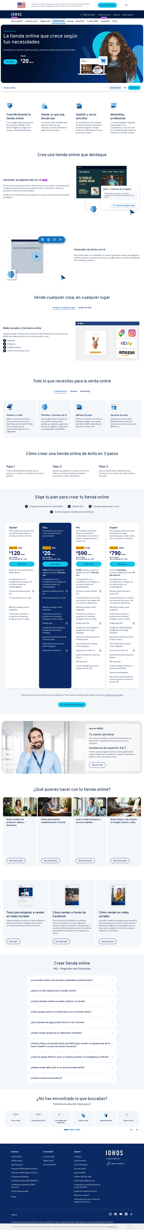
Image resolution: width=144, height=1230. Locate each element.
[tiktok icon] (131, 1215)
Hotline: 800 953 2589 (82, 1176)
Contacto (77, 1156)
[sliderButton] (66, 1129)
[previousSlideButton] (131, 1130)
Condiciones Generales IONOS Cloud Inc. (23, 1185)
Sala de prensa (17, 1164)
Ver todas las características (72, 705)
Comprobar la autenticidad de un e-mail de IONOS (87, 1185)
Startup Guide (48, 1156)
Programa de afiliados (20, 1176)
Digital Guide (48, 1160)
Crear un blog (15, 1120)
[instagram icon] (110, 1215)
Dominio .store (128, 1120)
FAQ (124, 88)
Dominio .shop (83, 1120)
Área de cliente (80, 1168)
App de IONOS (79, 1172)
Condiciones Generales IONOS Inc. (24, 1180)
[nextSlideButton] (137, 1130)
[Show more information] (32, 591)
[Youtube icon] (120, 1215)
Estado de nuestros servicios (85, 1191)
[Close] (126, 5)
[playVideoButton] (36, 256)
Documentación (49, 1164)
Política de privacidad (19, 1191)
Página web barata (106, 1120)
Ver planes (10, 62)
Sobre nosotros (104, 15)
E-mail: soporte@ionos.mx (84, 1180)
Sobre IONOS (16, 1156)
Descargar (13, 941)
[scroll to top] (106, 87)
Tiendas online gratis (38, 1120)
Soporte (116, 15)
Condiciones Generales (114, 695)
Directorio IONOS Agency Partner (24, 1172)
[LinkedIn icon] (126, 1215)
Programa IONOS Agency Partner (24, 1168)
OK (130, 1226)
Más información (112, 1227)
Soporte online (80, 1160)
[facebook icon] (115, 1215)
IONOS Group (16, 1160)
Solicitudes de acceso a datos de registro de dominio (87, 1200)
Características (115, 88)
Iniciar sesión (127, 15)
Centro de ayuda (80, 1164)
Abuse (13, 1197)
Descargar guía (61, 941)
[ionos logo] (16, 14)
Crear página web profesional (61, 1122)
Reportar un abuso (81, 1195)
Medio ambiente (117, 1163)
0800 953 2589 (89, 15)
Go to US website (107, 5)
